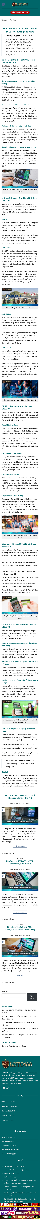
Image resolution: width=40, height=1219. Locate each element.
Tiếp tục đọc (20, 846)
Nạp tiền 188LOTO (8, 1111)
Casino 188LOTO (24, 760)
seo (29, 803)
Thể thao (20, 793)
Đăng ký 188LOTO (8, 1101)
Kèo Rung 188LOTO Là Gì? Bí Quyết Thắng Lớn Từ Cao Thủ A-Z (20, 796)
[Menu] (3, 4)
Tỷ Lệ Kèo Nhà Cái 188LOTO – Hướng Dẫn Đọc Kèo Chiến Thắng (20, 928)
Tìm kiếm (5, 991)
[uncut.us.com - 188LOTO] (20, 4)
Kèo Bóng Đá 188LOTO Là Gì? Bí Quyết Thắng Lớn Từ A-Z (20, 862)
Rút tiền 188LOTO (8, 1116)
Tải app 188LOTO (8, 1120)
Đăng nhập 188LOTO (9, 1106)
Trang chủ (5, 20)
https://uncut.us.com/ (18, 1166)
